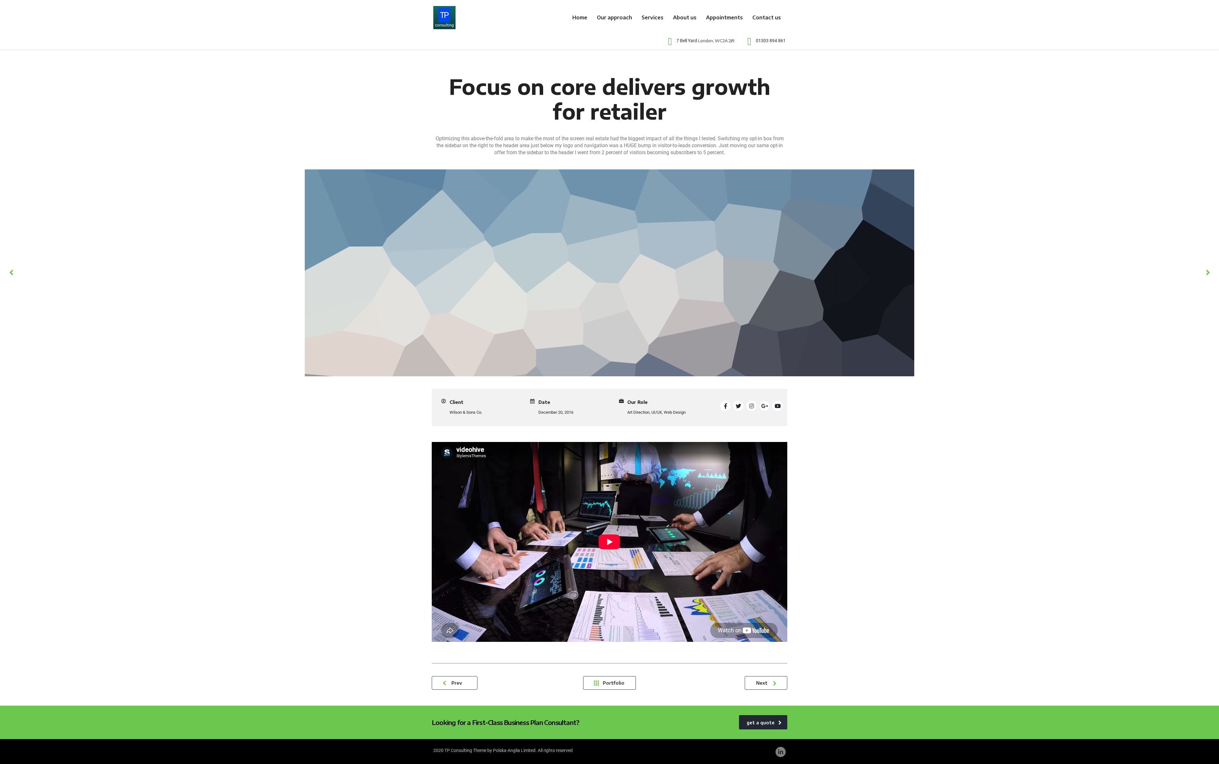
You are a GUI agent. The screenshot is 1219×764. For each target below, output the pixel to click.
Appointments (724, 17)
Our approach (614, 17)
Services (652, 17)
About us (684, 17)
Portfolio (613, 683)
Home (579, 17)
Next (762, 683)
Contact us (766, 17)
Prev (456, 683)
